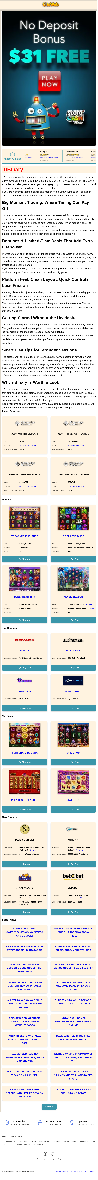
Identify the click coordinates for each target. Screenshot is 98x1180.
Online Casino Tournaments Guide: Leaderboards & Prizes (73, 932)
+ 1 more (89, 604)
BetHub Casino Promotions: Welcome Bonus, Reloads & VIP (73, 1057)
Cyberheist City (25, 597)
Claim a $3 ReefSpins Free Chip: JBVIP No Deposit (73, 1038)
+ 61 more (83, 898)
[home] (52, 7)
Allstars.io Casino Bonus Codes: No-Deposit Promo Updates (24, 1004)
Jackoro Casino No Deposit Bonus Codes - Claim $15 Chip (73, 966)
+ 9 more (32, 850)
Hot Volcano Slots (69, 157)
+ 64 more (79, 850)
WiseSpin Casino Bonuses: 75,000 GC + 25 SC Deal (24, 1073)
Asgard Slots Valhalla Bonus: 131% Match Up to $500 (24, 1039)
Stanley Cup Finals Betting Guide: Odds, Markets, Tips (73, 948)
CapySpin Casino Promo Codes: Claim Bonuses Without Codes (25, 1021)
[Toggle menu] (4, 5)
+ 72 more (31, 898)
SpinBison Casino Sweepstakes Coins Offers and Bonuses (24, 932)
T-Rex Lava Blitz (73, 536)
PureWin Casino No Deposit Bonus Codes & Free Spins (73, 1002)
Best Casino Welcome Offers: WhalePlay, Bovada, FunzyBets (25, 1093)
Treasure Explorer (24, 536)
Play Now (26, 559)
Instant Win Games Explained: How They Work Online (73, 1021)
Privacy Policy (90, 1171)
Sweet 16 (73, 800)
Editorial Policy (62, 1171)
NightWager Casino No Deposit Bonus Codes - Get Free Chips (25, 968)
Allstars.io (73, 650)
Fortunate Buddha (25, 753)
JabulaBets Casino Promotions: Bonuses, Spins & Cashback (25, 1057)
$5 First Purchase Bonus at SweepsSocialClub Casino (24, 948)
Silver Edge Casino (27, 445)
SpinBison (24, 691)
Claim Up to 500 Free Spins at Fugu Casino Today (73, 1091)
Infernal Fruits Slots (43, 157)
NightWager (73, 691)
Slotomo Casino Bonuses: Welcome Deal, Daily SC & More (73, 986)
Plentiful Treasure (24, 800)
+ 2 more (90, 608)
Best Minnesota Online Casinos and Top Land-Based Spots (73, 1075)
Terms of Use (76, 1171)
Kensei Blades (73, 597)
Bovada (25, 650)
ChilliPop (73, 753)
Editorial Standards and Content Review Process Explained (25, 986)
